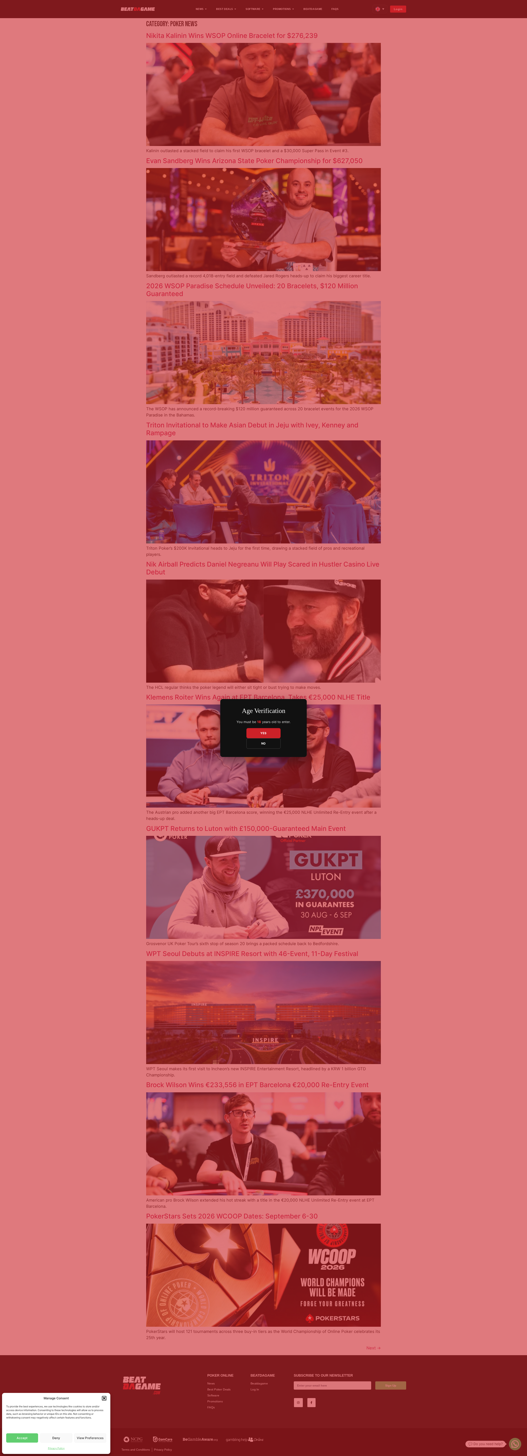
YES (263, 733)
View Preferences (90, 1438)
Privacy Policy (56, 1448)
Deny (56, 1438)
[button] (104, 1398)
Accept (22, 1438)
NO (263, 743)
